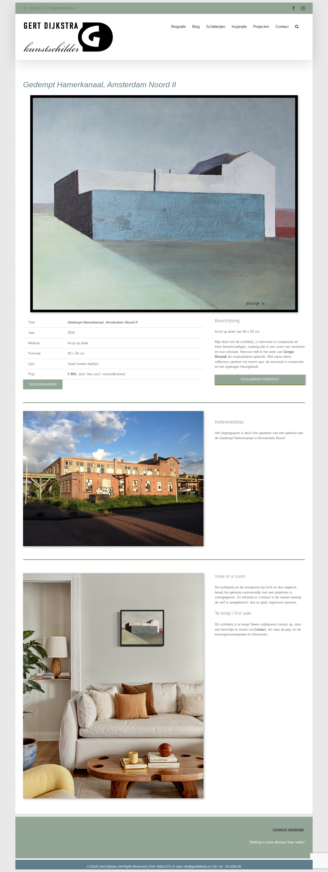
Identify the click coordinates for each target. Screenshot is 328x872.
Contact (260, 629)
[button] (297, 25)
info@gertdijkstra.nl (62, 8)
